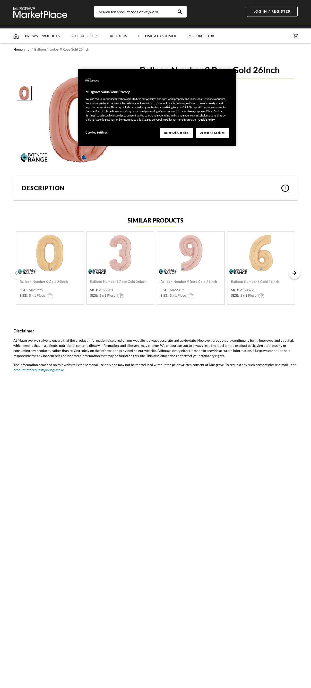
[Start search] (182, 12)
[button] (155, 188)
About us (118, 36)
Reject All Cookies (176, 132)
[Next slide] (294, 273)
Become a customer (157, 36)
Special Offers (85, 36)
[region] (157, 107)
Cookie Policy (207, 119)
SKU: (23, 290)
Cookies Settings (97, 132)
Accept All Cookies (212, 132)
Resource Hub (201, 36)
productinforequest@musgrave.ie (38, 370)
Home (18, 49)
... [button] (28, 49)
